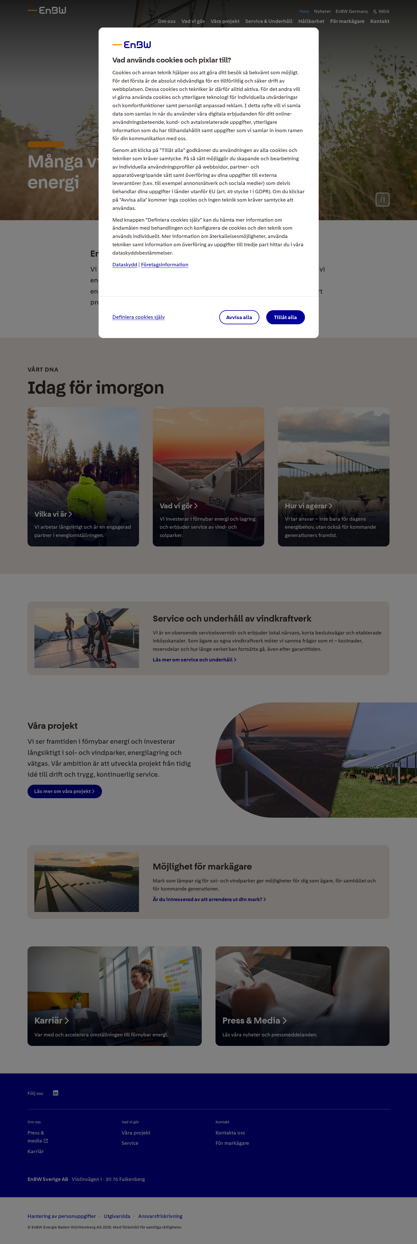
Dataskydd (124, 264)
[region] (209, 622)
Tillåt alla (285, 317)
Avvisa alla (239, 317)
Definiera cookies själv (138, 317)
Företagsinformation (164, 264)
